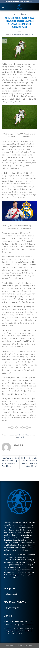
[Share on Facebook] (14, 427)
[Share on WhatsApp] (10, 427)
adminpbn (29, 34)
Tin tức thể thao (19, 14)
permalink (20, 437)
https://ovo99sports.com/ (23, 625)
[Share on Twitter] (17, 427)
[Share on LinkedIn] (29, 427)
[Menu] (3, 6)
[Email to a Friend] (21, 427)
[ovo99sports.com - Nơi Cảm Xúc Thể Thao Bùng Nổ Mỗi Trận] (19, 6)
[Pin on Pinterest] (25, 427)
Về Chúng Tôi (11, 594)
